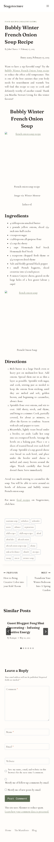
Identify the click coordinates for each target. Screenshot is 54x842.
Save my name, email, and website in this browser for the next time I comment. (27, 771)
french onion (23, 539)
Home (8, 830)
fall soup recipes (26, 533)
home (33, 546)
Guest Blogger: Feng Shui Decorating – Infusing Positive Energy (25, 627)
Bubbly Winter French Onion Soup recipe (27, 70)
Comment (12, 689)
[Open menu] (47, 6)
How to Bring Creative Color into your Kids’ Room (14, 580)
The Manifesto (21, 830)
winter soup (28, 558)
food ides (10, 539)
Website (10, 761)
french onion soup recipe (16, 546)
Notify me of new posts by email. (24, 789)
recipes (36, 552)
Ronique (13, 638)
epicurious (29, 527)
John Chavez (12, 49)
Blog (34, 830)
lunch (26, 552)
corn (8, 527)
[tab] (21, 648)
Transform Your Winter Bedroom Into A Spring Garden (41, 582)
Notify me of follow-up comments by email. (27, 782)
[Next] (45, 631)
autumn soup (11, 521)
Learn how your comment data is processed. (27, 811)
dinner (17, 527)
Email (10, 746)
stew (17, 558)
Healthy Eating (28, 22)
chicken (24, 521)
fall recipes (11, 533)
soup (8, 558)
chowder (36, 521)
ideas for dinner (13, 552)
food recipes (23, 500)
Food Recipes (12, 22)
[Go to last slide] (8, 631)
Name (10, 732)
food (39, 533)
